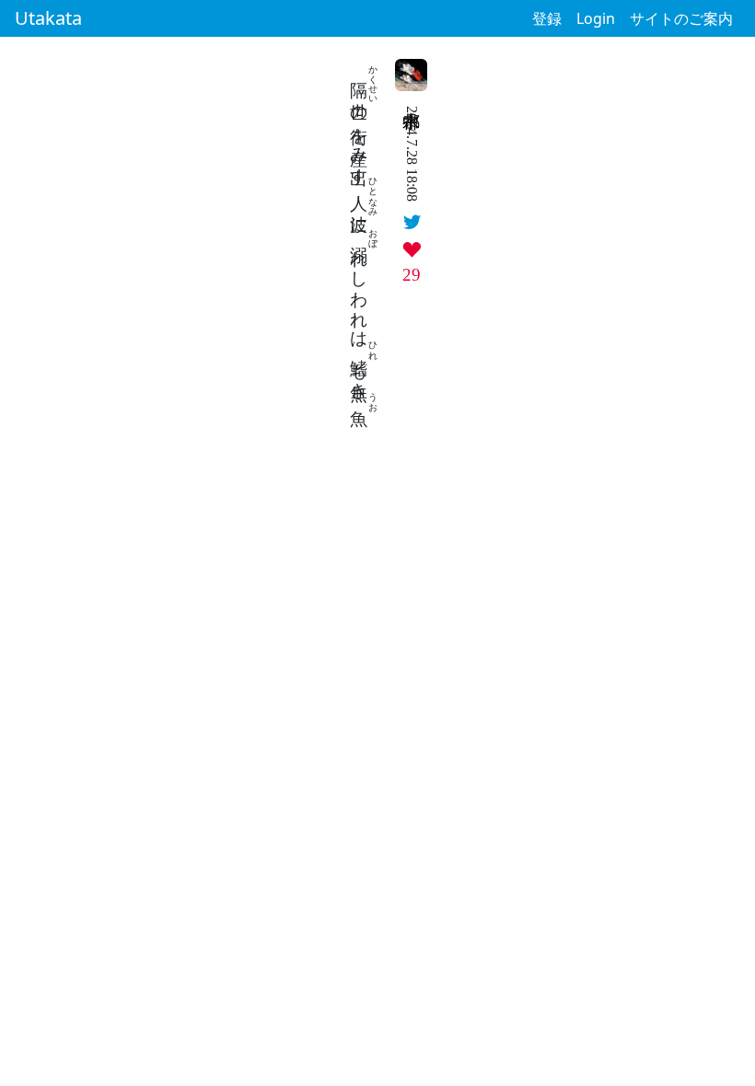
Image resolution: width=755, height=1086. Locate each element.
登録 (547, 18)
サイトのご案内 (681, 18)
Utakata (48, 18)
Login (595, 18)
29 (411, 274)
